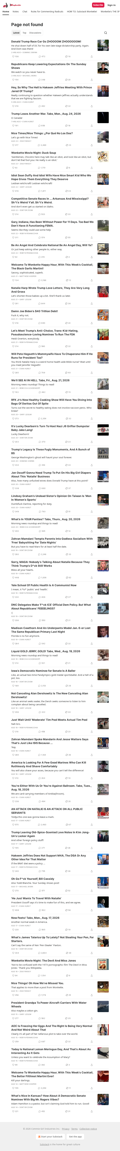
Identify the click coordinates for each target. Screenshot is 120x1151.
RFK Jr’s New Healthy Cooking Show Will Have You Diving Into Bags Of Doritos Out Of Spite (51, 401)
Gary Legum (26, 187)
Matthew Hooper (28, 276)
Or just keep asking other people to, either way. (36, 249)
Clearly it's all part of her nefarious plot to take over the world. (44, 1033)
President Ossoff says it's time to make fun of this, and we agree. (46, 902)
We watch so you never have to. (28, 72)
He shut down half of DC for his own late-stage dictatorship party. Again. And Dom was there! (50, 47)
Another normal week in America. (29, 921)
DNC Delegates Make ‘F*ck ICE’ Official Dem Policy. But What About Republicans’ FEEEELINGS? (51, 606)
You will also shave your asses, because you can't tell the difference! (47, 770)
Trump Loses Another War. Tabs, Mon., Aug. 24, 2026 (46, 113)
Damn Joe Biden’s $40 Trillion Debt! (34, 311)
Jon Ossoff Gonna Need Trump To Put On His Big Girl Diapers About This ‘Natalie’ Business (51, 474)
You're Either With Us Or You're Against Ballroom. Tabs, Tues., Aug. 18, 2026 (51, 787)
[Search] (105, 33)
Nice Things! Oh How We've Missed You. (37, 983)
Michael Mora (29, 76)
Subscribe (98, 5)
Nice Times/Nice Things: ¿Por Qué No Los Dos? (42, 133)
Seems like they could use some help (31, 229)
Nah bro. (16, 723)
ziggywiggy (25, 141)
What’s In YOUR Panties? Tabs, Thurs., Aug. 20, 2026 (45, 519)
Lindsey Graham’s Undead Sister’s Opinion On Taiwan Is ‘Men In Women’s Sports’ (51, 497)
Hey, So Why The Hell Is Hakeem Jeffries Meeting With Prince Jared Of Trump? (51, 89)
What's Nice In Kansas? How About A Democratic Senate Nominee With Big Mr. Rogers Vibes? (48, 1097)
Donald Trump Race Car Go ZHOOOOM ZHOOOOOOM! (46, 41)
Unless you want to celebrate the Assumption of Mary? (40, 1057)
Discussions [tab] (35, 32)
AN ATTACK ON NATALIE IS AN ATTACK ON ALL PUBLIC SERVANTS (47, 810)
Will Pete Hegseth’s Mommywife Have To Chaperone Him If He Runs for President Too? (52, 355)
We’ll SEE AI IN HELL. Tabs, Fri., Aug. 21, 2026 (40, 380)
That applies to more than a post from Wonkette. (37, 987)
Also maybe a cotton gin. (24, 1010)
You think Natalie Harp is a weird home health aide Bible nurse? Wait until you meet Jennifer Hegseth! (50, 363)
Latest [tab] (16, 32)
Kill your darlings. (20, 1080)
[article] (60, 49)
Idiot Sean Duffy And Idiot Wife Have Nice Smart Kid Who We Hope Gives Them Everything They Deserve (51, 177)
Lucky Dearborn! (20, 434)
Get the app (75, 1136)
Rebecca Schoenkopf (30, 388)
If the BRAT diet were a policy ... (28, 863)
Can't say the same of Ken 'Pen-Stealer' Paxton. (36, 945)
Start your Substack (51, 1136)
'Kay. (13, 747)
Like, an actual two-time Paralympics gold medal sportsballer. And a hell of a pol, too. (52, 676)
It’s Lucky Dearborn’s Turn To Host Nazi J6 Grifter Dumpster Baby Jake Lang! (50, 428)
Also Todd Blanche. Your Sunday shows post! (35, 882)
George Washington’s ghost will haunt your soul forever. (41, 457)
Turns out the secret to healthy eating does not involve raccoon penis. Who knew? (51, 409)
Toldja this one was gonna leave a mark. (32, 816)
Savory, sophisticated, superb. (27, 272)
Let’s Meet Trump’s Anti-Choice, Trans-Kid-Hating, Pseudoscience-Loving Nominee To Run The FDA (44, 332)
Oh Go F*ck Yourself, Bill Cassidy (32, 878)
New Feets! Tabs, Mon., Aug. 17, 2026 (35, 917)
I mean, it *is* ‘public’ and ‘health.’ (29, 589)
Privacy (65, 1128)
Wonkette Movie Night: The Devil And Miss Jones (43, 960)
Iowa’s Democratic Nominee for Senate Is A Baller (43, 670)
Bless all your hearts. (22, 569)
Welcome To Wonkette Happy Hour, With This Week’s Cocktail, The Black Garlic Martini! (52, 266)
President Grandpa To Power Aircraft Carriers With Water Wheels (49, 1004)
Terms (74, 1128)
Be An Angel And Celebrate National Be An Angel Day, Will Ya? (52, 245)
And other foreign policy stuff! (27, 840)
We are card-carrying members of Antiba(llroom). (38, 793)
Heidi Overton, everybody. (25, 338)
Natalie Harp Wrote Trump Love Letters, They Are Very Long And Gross (50, 289)
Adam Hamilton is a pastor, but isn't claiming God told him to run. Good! (50, 1103)
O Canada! (16, 117)
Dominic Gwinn (30, 52)
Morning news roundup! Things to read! (32, 384)
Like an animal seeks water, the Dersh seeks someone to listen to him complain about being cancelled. (48, 703)
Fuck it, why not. (20, 315)
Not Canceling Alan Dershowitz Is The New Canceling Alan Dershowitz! (49, 695)
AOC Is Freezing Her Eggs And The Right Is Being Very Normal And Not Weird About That (51, 1027)
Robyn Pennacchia (29, 233)
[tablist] (27, 33)
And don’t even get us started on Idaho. (32, 206)
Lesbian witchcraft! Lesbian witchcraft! (31, 183)
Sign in (112, 5)
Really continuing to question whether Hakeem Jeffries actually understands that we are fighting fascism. (52, 97)
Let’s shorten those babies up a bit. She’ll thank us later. (40, 295)
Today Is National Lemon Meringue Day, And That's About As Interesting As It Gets (51, 1051)
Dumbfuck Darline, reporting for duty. (31, 503)
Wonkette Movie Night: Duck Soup (33, 152)
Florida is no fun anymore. (25, 635)
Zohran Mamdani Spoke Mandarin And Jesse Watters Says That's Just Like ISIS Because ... (49, 741)
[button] (6, 11)
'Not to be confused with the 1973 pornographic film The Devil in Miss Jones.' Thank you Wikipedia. (49, 966)
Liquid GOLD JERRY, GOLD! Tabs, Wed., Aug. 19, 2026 (45, 651)
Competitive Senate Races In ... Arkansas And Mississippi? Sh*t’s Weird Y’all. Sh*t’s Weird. (50, 200)
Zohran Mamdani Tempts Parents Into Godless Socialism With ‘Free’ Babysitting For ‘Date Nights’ (52, 540)
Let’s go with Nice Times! (24, 137)
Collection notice (88, 1128)
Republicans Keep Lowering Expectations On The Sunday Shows (48, 66)
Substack (44, 1144)
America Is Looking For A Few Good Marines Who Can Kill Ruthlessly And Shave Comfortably (48, 764)
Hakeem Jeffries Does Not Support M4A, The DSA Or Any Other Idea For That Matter (48, 857)
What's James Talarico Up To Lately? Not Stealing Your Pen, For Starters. (52, 939)
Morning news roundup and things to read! (34, 523)
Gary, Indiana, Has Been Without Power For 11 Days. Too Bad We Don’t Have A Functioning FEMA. (52, 223)
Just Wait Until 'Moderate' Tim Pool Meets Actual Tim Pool (49, 719)
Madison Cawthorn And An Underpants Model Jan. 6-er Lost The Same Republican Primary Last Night (50, 629)
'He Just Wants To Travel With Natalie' (36, 898)
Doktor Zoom (26, 210)
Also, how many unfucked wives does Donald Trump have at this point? (49, 480)
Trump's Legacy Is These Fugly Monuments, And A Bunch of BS (50, 451)
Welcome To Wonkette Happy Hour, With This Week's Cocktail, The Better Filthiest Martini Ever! (52, 1074)
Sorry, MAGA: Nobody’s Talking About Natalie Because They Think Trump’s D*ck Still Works (50, 563)
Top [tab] (24, 32)
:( (12, 612)
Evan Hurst (28, 102)
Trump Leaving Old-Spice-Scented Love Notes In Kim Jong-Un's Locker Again (50, 834)
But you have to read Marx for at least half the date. (39, 546)
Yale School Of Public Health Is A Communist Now (43, 585)
